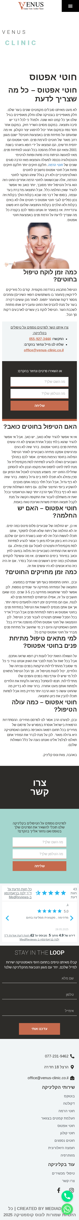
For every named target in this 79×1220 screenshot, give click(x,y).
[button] (70, 6)
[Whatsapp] (67, 1209)
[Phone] (67, 1196)
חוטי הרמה (55, 165)
